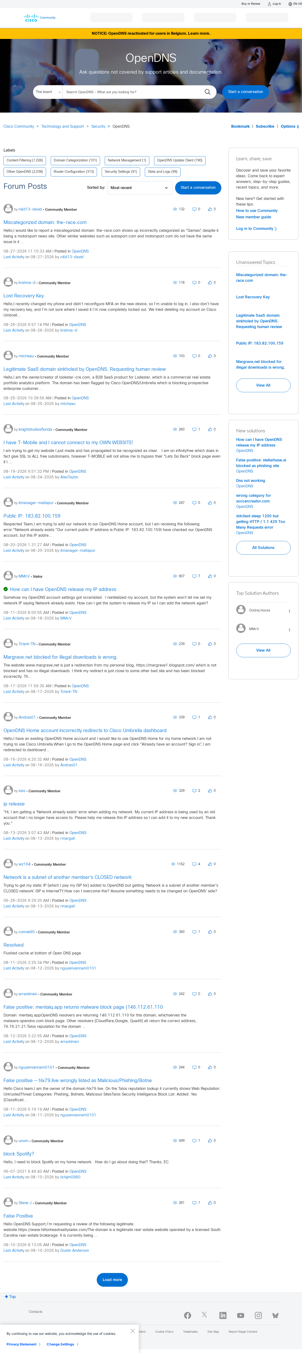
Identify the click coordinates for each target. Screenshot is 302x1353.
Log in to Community (255, 228)
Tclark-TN (68, 692)
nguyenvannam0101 (78, 968)
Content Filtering (19, 160)
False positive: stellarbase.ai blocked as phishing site (261, 463)
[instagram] (258, 1315)
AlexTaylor (69, 477)
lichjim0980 (70, 1177)
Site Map (213, 1332)
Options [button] (288, 126)
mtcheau (68, 404)
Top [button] (12, 1297)
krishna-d (68, 330)
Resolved (14, 945)
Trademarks (190, 1332)
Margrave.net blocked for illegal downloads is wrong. (61, 657)
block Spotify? (19, 1154)
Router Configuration (69, 171)
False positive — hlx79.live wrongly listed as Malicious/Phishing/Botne (78, 1081)
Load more (112, 1279)
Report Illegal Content (243, 1332)
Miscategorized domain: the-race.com (45, 222)
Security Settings (117, 171)
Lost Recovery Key (24, 296)
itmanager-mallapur (77, 550)
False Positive (18, 1216)
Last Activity (14, 257)
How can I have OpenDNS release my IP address (63, 589)
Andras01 (69, 765)
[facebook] (187, 1315)
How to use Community (257, 210)
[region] (69, 1339)
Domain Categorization (71, 160)
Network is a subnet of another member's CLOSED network (68, 877)
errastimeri (69, 1042)
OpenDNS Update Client (175, 160)
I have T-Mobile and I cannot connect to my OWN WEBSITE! (68, 443)
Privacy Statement (21, 1344)
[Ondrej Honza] (255, 615)
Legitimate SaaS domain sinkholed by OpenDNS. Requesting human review (85, 369)
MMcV (65, 618)
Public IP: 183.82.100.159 (32, 516)
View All (263, 385)
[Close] (132, 1330)
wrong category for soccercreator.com (253, 498)
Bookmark (240, 126)
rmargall (67, 838)
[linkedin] (222, 1315)
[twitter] (205, 1315)
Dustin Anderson (74, 1250)
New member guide (253, 217)
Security (98, 126)
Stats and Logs (159, 171)
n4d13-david (72, 257)
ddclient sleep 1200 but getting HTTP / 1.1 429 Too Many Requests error (260, 522)
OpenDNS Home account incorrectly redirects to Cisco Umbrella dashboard (85, 731)
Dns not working (250, 480)
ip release (14, 804)
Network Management (124, 160)
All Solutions (263, 547)
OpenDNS (80, 251)
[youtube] (240, 1315)
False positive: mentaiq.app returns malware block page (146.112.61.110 (83, 1007)
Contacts (35, 1312)
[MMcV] (249, 634)
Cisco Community (19, 126)
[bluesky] (275, 1314)
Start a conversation (245, 92)
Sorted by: (96, 188)
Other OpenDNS (19, 171)
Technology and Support (62, 126)
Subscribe (265, 126)
